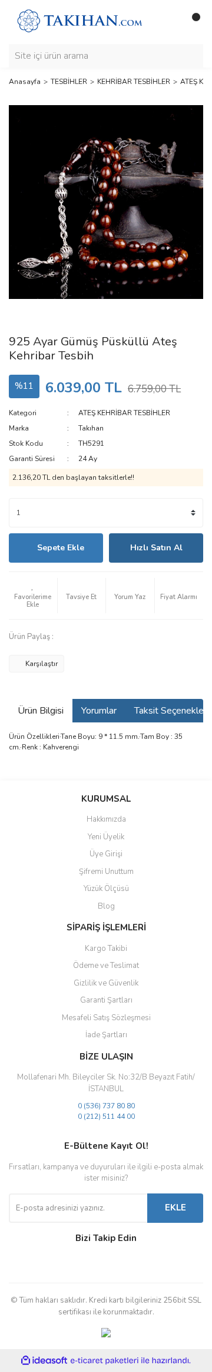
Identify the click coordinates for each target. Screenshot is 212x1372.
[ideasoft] (44, 1361)
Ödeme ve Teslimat (106, 965)
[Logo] (79, 21)
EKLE (175, 1207)
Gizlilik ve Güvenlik (106, 983)
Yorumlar (99, 710)
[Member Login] (168, 22)
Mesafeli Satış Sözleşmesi (106, 1018)
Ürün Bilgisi (41, 710)
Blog (106, 906)
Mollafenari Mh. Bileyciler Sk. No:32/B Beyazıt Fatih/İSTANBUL (106, 1083)
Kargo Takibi (106, 948)
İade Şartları (106, 1035)
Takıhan (91, 428)
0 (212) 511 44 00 (106, 1116)
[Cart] (191, 21)
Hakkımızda (106, 819)
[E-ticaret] (104, 1361)
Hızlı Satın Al (156, 547)
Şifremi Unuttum (106, 871)
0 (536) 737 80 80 (106, 1106)
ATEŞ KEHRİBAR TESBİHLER (124, 413)
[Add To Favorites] (33, 595)
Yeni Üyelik (106, 837)
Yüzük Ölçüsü (106, 888)
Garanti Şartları (106, 1000)
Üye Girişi (106, 854)
